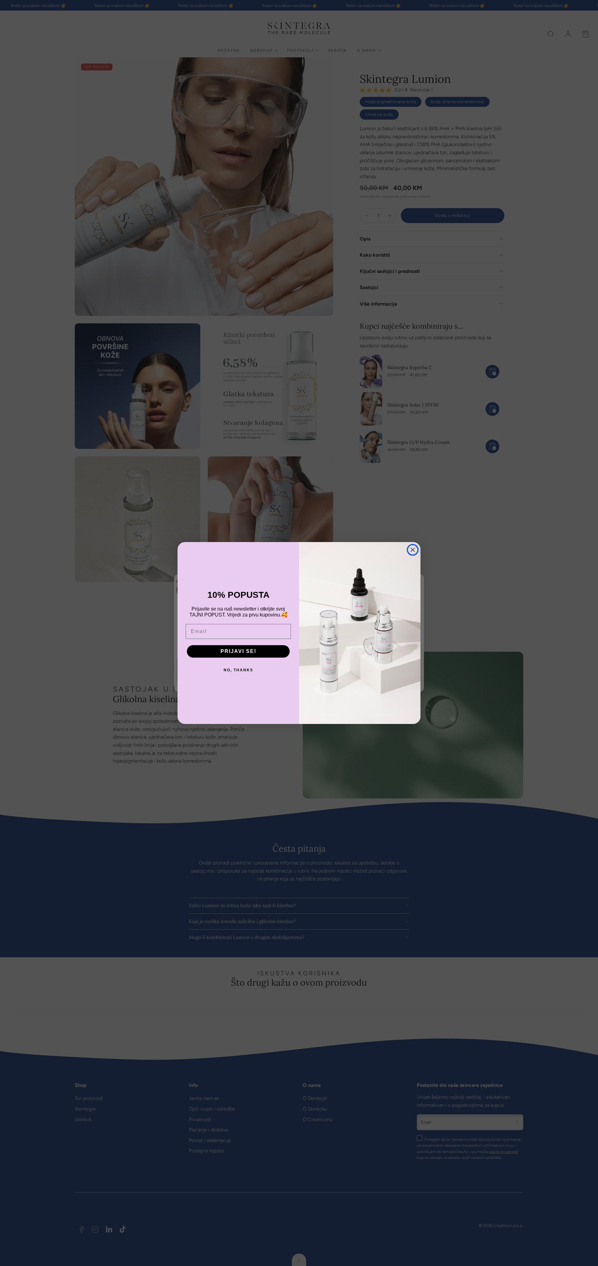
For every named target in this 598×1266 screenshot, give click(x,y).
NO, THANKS (238, 670)
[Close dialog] (412, 549)
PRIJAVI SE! (238, 651)
